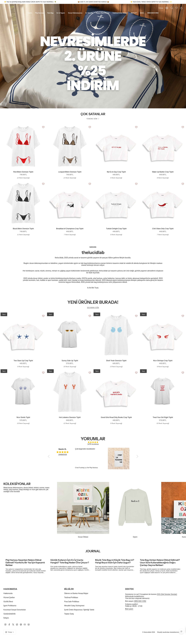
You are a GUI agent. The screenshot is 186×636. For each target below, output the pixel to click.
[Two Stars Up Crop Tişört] (23, 335)
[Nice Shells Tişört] (23, 392)
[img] (93, 442)
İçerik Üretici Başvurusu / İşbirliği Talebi (79, 610)
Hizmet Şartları (9, 597)
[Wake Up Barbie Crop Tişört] (163, 146)
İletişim (6, 618)
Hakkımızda (7, 593)
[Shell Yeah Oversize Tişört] (116, 335)
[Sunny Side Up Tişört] (69, 335)
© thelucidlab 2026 (148, 632)
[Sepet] (181, 8)
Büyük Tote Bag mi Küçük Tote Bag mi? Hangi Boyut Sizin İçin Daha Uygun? (114, 561)
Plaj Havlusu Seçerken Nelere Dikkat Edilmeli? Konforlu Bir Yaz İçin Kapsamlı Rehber (25, 562)
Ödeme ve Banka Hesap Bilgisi (76, 593)
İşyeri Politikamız (9, 606)
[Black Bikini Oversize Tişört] (23, 203)
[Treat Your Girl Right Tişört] (163, 392)
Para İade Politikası (71, 601)
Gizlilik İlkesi (8, 601)
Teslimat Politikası (71, 597)
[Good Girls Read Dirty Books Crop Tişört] (116, 392)
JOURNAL (93, 551)
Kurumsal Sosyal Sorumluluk (14, 610)
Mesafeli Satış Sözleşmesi (74, 606)
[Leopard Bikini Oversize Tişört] (69, 146)
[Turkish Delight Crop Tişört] (116, 203)
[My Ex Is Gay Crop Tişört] (116, 146)
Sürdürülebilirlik (9, 614)
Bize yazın (129, 609)
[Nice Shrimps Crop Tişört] (163, 335)
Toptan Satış (69, 614)
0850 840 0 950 (140, 601)
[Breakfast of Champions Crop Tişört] (69, 203)
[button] (30, 13)
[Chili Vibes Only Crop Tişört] (163, 203)
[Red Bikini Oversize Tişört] (23, 146)
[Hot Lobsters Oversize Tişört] (69, 392)
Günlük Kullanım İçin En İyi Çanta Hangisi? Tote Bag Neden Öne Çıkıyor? (69, 561)
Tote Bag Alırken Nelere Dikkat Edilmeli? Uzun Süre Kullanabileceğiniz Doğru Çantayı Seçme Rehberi (160, 562)
